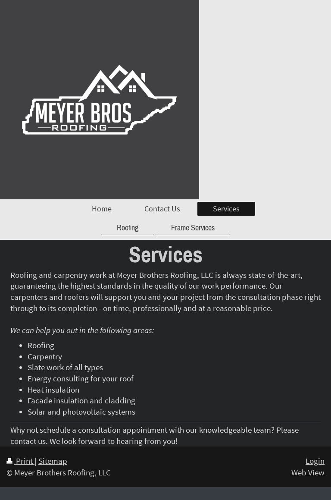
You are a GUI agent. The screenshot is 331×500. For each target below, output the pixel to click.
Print (24, 461)
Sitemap (52, 461)
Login (315, 461)
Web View (308, 472)
